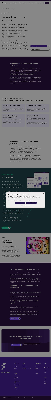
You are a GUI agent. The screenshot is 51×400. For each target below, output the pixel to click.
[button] (25, 205)
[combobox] (43, 193)
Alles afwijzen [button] (20, 202)
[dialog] (25, 200)
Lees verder (32, 200)
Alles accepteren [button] (31, 202)
